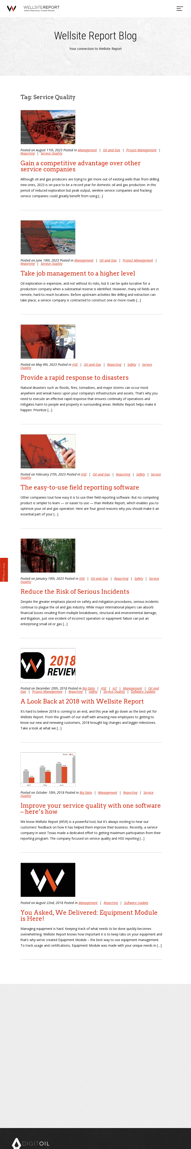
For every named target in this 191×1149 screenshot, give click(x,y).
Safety (131, 364)
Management (87, 150)
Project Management (141, 150)
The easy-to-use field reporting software (79, 487)
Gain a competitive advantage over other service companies (80, 166)
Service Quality (51, 153)
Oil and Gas (111, 150)
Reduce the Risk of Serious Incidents (74, 591)
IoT (115, 688)
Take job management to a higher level (77, 273)
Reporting (27, 153)
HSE (75, 364)
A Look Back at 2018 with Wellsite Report (82, 701)
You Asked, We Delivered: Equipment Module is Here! (89, 915)
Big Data (88, 688)
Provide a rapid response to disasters (74, 377)
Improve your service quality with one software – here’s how (90, 808)
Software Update (143, 691)
